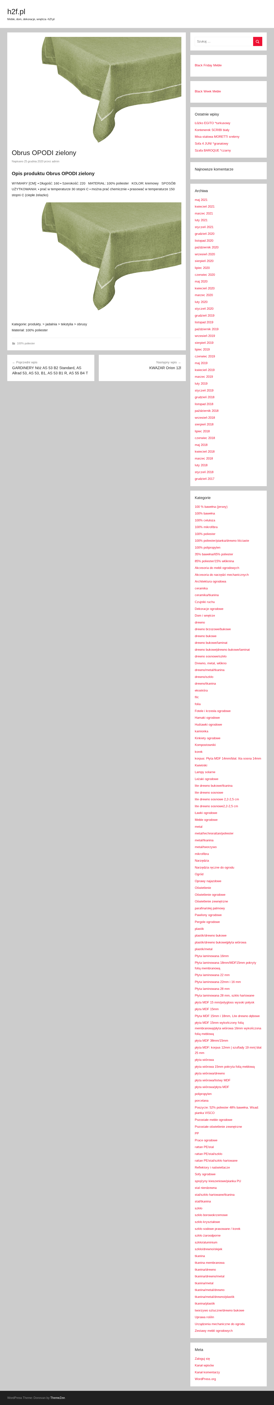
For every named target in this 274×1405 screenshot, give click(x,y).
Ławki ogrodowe (206, 813)
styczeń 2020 (204, 308)
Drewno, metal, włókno (210, 663)
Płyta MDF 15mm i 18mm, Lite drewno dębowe (227, 1016)
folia (198, 704)
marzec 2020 (204, 295)
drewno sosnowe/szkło (210, 656)
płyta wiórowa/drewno (210, 1073)
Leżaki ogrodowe (206, 779)
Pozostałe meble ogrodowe (213, 1120)
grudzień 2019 (204, 315)
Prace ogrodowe (206, 1140)
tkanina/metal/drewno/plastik (214, 1297)
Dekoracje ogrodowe (209, 609)
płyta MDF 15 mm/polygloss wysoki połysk (224, 1002)
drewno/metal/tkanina (209, 670)
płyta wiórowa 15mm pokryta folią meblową (225, 1066)
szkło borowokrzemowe (211, 1215)
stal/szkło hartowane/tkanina (214, 1194)
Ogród (199, 874)
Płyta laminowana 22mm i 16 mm (218, 982)
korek (199, 752)
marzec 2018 (204, 458)
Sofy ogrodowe (205, 1174)
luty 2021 (201, 220)
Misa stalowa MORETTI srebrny (217, 136)
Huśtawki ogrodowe (208, 724)
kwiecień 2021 (205, 206)
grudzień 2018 (204, 397)
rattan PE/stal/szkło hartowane (216, 1160)
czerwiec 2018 (205, 438)
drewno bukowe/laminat (211, 643)
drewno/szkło (204, 677)
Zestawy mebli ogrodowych (214, 1331)
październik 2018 (206, 411)
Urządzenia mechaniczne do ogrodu (220, 1324)
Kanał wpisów (204, 1365)
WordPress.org (205, 1379)
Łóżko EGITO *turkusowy (212, 123)
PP (197, 1133)
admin (55, 161)
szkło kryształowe (207, 1222)
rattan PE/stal (204, 1147)
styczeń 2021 (204, 227)
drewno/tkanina (205, 683)
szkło (198, 1208)
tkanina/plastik (205, 1303)
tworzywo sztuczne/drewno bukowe (219, 1310)
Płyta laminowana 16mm (212, 956)
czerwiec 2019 (205, 356)
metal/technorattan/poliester (214, 833)
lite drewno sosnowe (209, 792)
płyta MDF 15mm (207, 1009)
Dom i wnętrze (205, 615)
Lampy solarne (205, 772)
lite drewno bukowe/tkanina (213, 785)
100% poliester (26, 343)
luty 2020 (201, 302)
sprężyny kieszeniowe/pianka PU (218, 1181)
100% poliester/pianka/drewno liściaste (222, 540)
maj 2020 (201, 281)
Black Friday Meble (208, 65)
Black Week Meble (208, 91)
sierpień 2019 (204, 343)
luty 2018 (201, 465)
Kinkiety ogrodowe (207, 738)
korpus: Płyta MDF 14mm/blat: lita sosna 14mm (228, 758)
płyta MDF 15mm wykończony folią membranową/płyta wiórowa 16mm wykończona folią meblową (228, 1028)
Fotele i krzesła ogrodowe (213, 711)
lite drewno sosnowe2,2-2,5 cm (216, 806)
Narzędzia (202, 860)
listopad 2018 (204, 404)
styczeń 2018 (204, 472)
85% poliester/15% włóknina (214, 561)
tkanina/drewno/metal (209, 1276)
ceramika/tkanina (207, 595)
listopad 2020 (204, 240)
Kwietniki (201, 765)
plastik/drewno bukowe (210, 935)
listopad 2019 (204, 322)
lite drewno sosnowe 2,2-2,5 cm (217, 799)
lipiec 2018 (202, 431)
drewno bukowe (205, 636)
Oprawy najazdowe (208, 881)
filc (197, 697)
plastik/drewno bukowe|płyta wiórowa (220, 942)
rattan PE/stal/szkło (208, 1154)
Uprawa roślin (204, 1317)
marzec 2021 (204, 213)
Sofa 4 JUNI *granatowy (211, 143)
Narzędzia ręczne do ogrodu (214, 867)
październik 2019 (206, 329)
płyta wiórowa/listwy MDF (212, 1080)
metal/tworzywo (206, 847)
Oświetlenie (203, 888)
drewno (200, 622)
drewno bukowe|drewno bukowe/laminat (222, 649)
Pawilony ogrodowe (208, 915)
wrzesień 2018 (205, 417)
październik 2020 (206, 247)
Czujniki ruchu (205, 602)
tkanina (200, 1256)
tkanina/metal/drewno (209, 1290)
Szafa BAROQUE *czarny (213, 150)
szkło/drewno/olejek (208, 1249)
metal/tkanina (204, 840)
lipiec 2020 (202, 268)
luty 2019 (201, 383)
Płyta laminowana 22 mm (212, 975)
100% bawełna (205, 513)
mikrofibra (202, 854)
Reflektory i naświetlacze (212, 1167)
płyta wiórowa (204, 1060)
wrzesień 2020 (205, 254)
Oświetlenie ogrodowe (210, 894)
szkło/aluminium (206, 1242)
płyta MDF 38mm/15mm (211, 1040)
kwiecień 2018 (205, 451)
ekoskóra (201, 690)
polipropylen (203, 1094)
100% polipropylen (207, 547)
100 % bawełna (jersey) (211, 507)
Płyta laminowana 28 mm (212, 989)
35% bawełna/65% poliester (214, 554)
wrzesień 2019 (205, 336)
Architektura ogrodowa (210, 581)
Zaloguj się (202, 1358)
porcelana (201, 1100)
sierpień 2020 (204, 261)
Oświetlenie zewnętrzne (211, 901)
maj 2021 (201, 200)
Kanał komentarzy (207, 1372)
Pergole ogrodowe (207, 922)
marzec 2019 (204, 376)
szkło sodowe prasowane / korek (217, 1229)
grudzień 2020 (204, 234)
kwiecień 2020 (205, 288)
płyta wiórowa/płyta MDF (212, 1087)
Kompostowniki (205, 745)
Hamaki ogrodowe (207, 717)
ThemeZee (57, 1397)
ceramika (201, 588)
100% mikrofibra (206, 527)
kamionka (201, 731)
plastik (199, 929)
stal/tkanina (203, 1201)
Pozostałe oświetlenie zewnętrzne (218, 1126)
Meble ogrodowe (206, 820)
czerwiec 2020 (205, 275)
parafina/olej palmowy (210, 908)
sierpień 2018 (204, 424)
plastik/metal (203, 949)
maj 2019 (201, 363)
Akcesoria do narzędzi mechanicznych (222, 575)
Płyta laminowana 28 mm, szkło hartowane (224, 995)
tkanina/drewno (205, 1269)
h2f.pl (16, 11)
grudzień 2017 (204, 479)
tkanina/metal (204, 1283)
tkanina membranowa (209, 1262)
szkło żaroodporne (208, 1235)
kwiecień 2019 (205, 370)
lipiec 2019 (202, 349)
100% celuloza (205, 520)
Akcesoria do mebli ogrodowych (217, 568)
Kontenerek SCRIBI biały (212, 130)
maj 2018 (201, 445)
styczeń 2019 (204, 390)
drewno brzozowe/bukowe (213, 629)
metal (198, 826)
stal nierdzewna (206, 1188)
